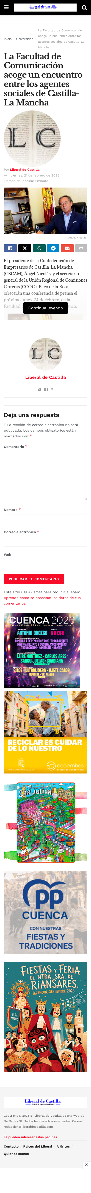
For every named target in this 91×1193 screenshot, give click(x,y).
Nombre (12, 509)
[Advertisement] (45, 1180)
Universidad (25, 39)
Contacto (11, 1146)
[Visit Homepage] (45, 8)
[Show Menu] (6, 7)
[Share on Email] (67, 248)
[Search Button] (84, 7)
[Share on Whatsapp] (39, 248)
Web (7, 555)
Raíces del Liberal (37, 1146)
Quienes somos (16, 1154)
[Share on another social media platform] (81, 248)
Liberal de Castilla (24, 169)
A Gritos (63, 1146)
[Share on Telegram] (53, 248)
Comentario (16, 446)
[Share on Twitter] (24, 248)
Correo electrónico (21, 531)
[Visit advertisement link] (45, 732)
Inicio (8, 39)
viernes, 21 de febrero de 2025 (35, 175)
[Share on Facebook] (10, 248)
